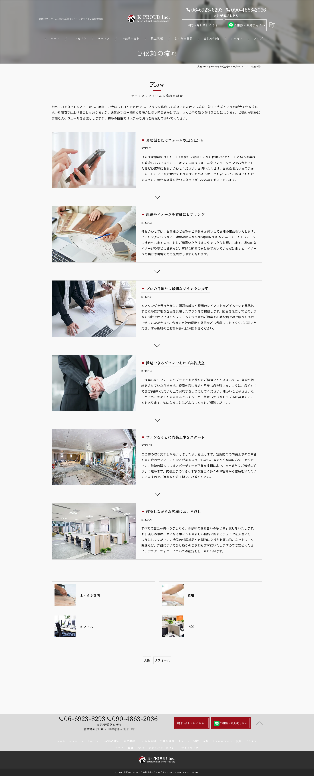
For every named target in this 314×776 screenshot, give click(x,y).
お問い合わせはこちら (202, 25)
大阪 (147, 660)
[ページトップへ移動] (259, 723)
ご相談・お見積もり (248, 25)
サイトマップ (190, 747)
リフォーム (162, 660)
